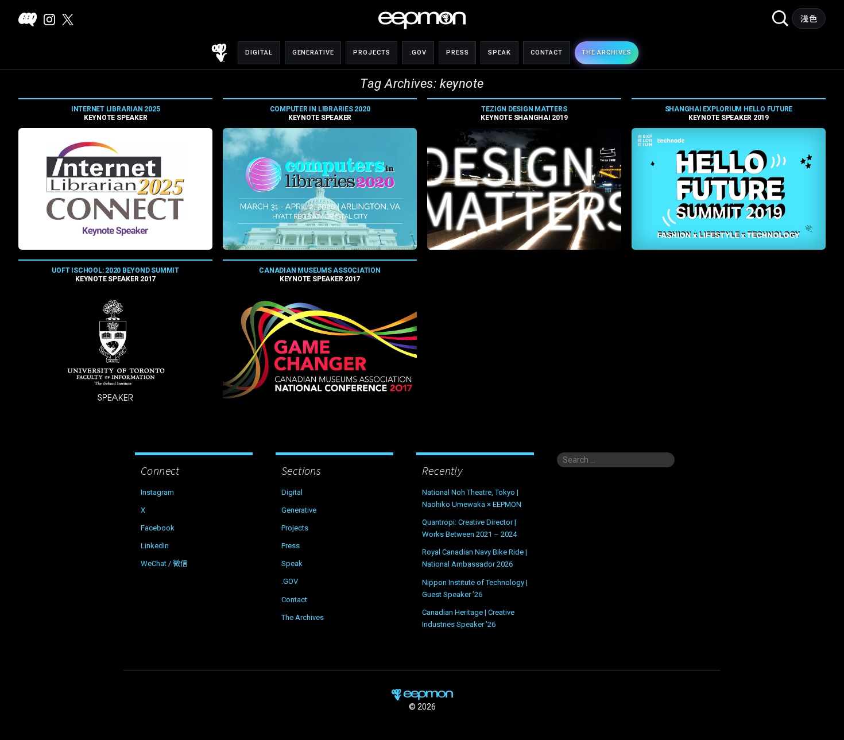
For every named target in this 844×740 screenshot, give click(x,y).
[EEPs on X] (67, 19)
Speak (499, 52)
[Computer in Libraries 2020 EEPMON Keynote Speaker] (320, 189)
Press (457, 52)
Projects (371, 52)
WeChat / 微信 (164, 563)
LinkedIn (155, 545)
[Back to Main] (219, 52)
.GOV (418, 52)
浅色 (808, 19)
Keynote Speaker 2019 (729, 113)
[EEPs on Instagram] (49, 19)
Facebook (158, 528)
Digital (258, 52)
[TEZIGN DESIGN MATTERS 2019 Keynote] (524, 189)
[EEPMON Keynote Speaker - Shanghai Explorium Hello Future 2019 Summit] (729, 189)
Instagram (157, 492)
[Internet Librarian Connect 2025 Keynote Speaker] (115, 189)
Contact (547, 52)
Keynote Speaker (115, 113)
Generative (313, 52)
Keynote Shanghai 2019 (524, 113)
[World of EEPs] (422, 20)
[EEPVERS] (27, 19)
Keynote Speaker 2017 (115, 274)
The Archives (302, 617)
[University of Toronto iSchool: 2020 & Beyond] (115, 350)
